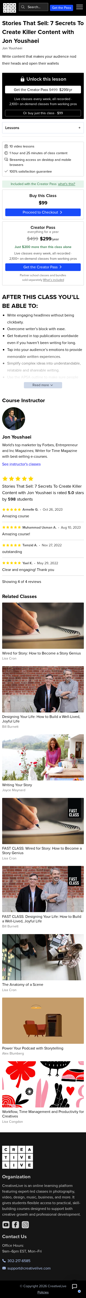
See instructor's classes (21, 464)
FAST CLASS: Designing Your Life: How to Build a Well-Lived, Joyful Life (41, 919)
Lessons (12, 127)
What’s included (53, 279)
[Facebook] (15, 1225)
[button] (74, 1286)
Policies (43, 1292)
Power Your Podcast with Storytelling (32, 1048)
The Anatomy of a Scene (22, 984)
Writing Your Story (17, 784)
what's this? (66, 183)
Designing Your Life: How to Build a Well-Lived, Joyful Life (41, 719)
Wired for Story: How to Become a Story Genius (41, 653)
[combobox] (33, 7)
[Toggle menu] (79, 7)
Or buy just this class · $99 (43, 113)
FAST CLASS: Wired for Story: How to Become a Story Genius (42, 850)
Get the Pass (61, 7)
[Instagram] (25, 1225)
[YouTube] (6, 1225)
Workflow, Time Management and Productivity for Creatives (43, 1114)
